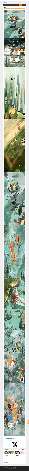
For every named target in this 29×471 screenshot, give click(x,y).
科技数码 (13, 467)
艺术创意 (15, 467)
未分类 (20, 467)
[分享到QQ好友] (8, 438)
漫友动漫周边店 (22, 467)
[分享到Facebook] (11, 438)
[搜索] (25, 5)
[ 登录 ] (6, 462)
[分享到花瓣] (10, 438)
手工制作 (10, 467)
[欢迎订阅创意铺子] (25, 0)
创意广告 (18, 467)
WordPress (19, 468)
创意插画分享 (22, 449)
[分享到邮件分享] (9, 438)
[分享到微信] (5, 438)
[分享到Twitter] (12, 438)
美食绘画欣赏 (6, 449)
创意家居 (5, 467)
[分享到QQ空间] (6, 438)
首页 (4, 5)
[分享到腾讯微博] (7, 438)
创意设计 (8, 467)
